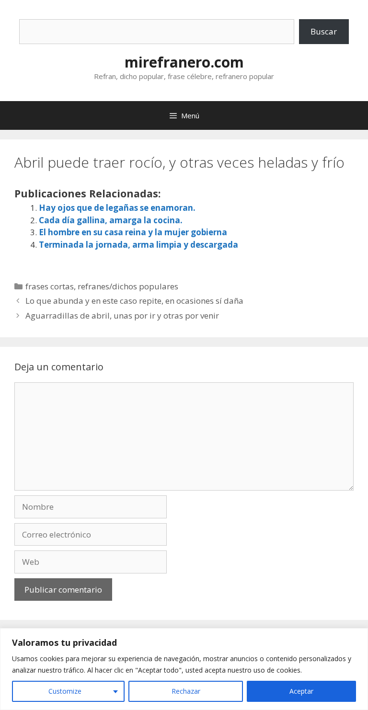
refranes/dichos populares (128, 286)
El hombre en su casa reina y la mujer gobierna (133, 232)
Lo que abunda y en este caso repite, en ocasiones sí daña (134, 300)
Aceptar (301, 691)
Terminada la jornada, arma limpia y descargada (138, 244)
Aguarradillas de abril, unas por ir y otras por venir (122, 315)
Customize (64, 691)
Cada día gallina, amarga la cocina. (111, 220)
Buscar (323, 31)
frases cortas (49, 286)
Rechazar (186, 691)
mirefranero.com (184, 62)
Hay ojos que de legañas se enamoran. (117, 207)
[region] (184, 669)
